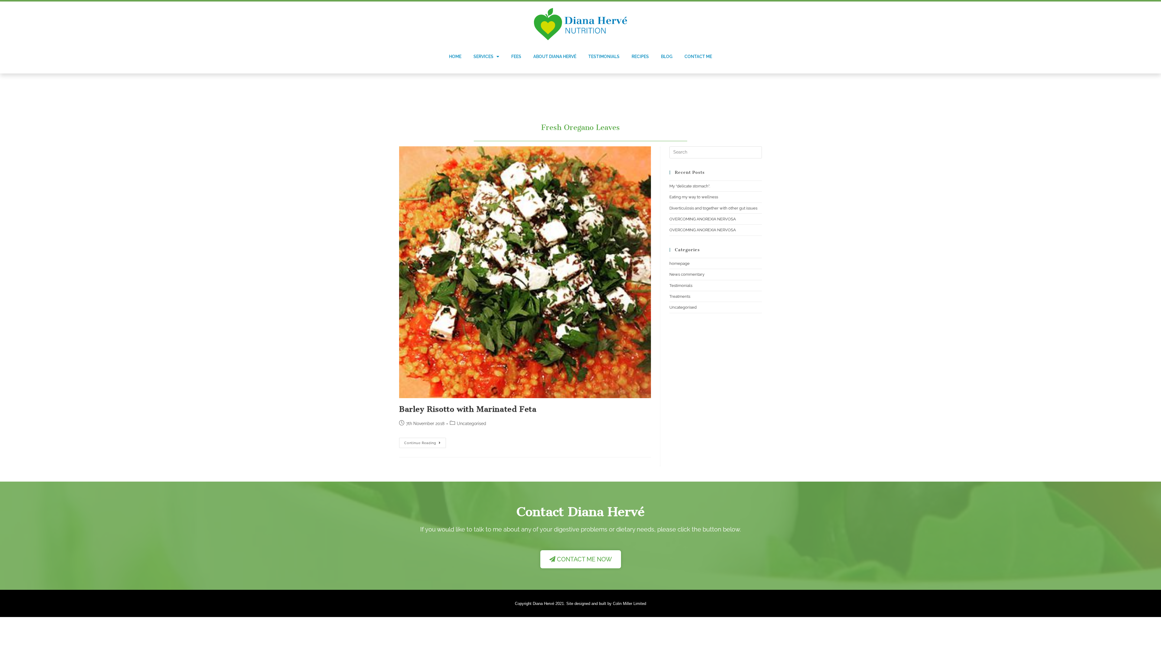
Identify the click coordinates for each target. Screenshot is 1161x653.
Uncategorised (683, 307)
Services (483, 56)
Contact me (698, 56)
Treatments (679, 296)
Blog (666, 56)
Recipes (640, 56)
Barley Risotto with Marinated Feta (467, 409)
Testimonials (604, 56)
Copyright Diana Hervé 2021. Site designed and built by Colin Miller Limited (580, 603)
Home (455, 56)
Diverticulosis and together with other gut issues (713, 208)
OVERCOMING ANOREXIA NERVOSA (702, 219)
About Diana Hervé (554, 56)
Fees (516, 56)
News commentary (686, 274)
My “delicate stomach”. (689, 186)
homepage (679, 263)
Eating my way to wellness (693, 197)
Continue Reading (425, 441)
